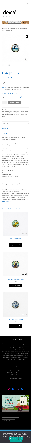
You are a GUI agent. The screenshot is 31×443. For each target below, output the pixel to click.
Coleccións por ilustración (13, 28)
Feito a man (10, 114)
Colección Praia (23, 28)
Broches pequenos (15, 111)
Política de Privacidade (15, 440)
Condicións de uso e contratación (10, 417)
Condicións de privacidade (8, 419)
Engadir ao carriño (14, 102)
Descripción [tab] (5, 123)
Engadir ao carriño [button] (15, 245)
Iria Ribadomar (25, 346)
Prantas (22, 114)
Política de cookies (6, 421)
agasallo (8, 113)
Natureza (18, 114)
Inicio (4, 28)
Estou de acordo (14, 438)
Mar (14, 114)
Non (21, 438)
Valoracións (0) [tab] (5, 128)
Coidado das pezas (6, 201)
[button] (27, 36)
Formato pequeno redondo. (9, 93)
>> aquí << (20, 97)
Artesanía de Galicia (16, 113)
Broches (9, 111)
